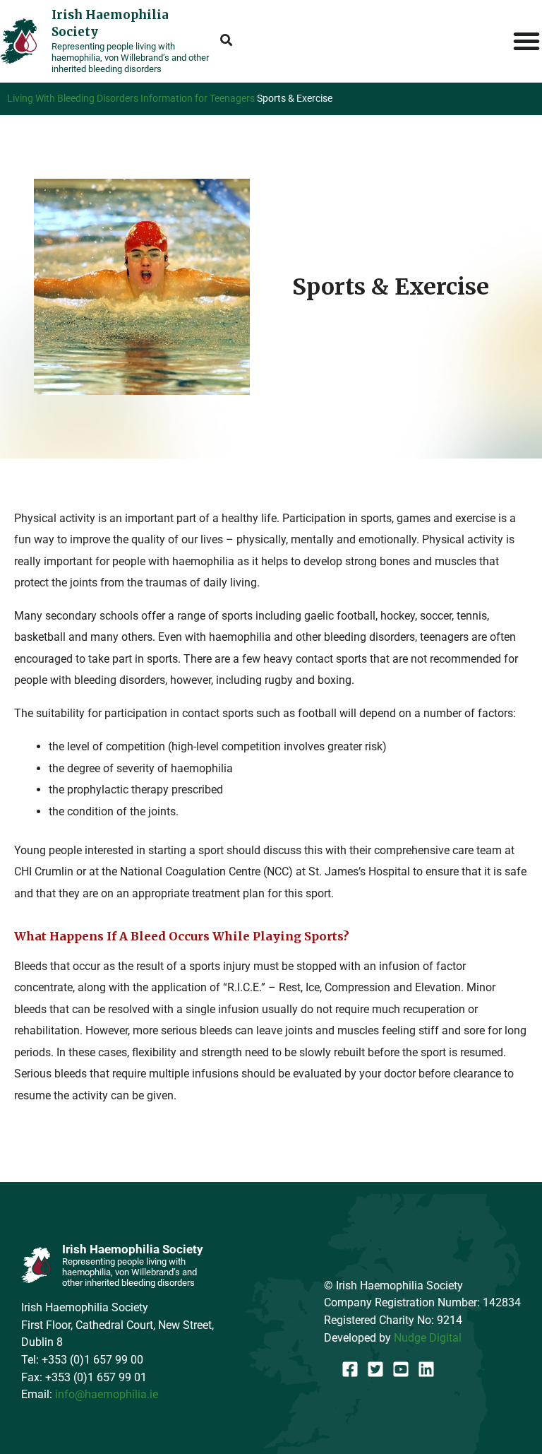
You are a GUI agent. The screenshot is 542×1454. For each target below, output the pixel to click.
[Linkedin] (426, 1369)
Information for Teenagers (197, 98)
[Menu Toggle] (527, 41)
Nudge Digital (428, 1337)
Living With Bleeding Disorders (72, 98)
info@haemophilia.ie (106, 1394)
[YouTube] (400, 1369)
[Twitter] (375, 1369)
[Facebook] (350, 1369)
